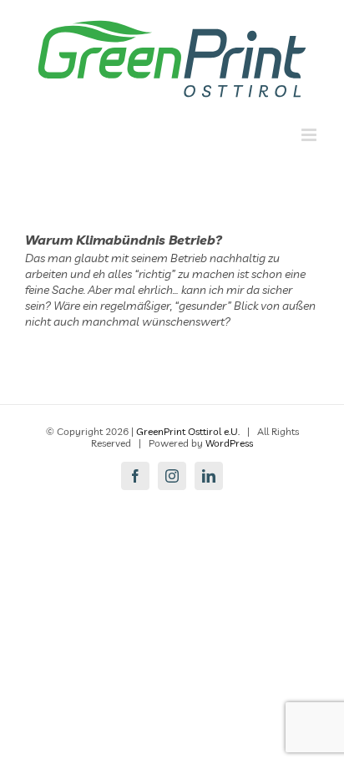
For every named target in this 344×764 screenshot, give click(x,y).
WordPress (229, 443)
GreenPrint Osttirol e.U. (188, 431)
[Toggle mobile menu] (310, 135)
